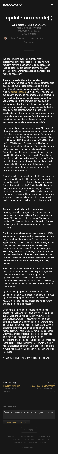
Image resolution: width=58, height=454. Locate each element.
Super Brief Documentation (42, 386)
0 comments (51, 389)
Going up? (30, 429)
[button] (52, 4)
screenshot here (18, 91)
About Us (11, 436)
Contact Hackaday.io (27, 436)
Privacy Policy (28, 439)
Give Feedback (44, 436)
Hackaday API (43, 439)
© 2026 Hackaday (29, 447)
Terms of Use (14, 439)
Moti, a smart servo (37, 24)
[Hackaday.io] (12, 4)
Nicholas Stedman (17, 38)
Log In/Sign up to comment (16, 422)
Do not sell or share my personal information (29, 442)
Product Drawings (11, 386)
